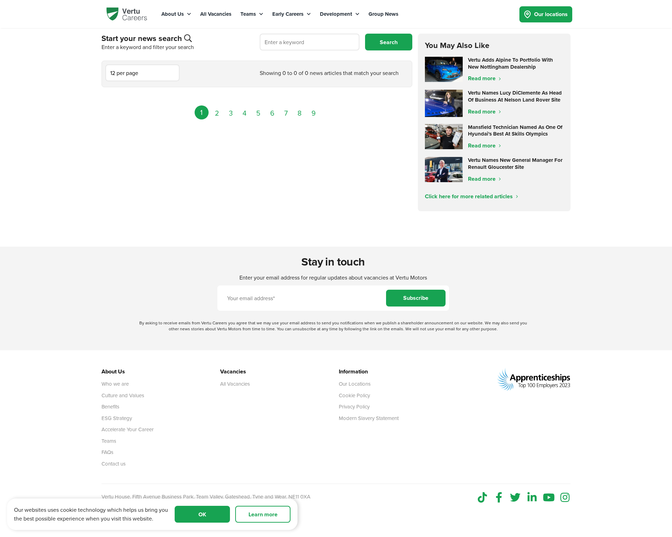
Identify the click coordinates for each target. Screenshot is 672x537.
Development (337, 14)
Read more (482, 78)
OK (202, 514)
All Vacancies (215, 14)
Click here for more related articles (469, 196)
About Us (173, 14)
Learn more (263, 514)
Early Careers (288, 14)
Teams (248, 14)
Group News (383, 14)
